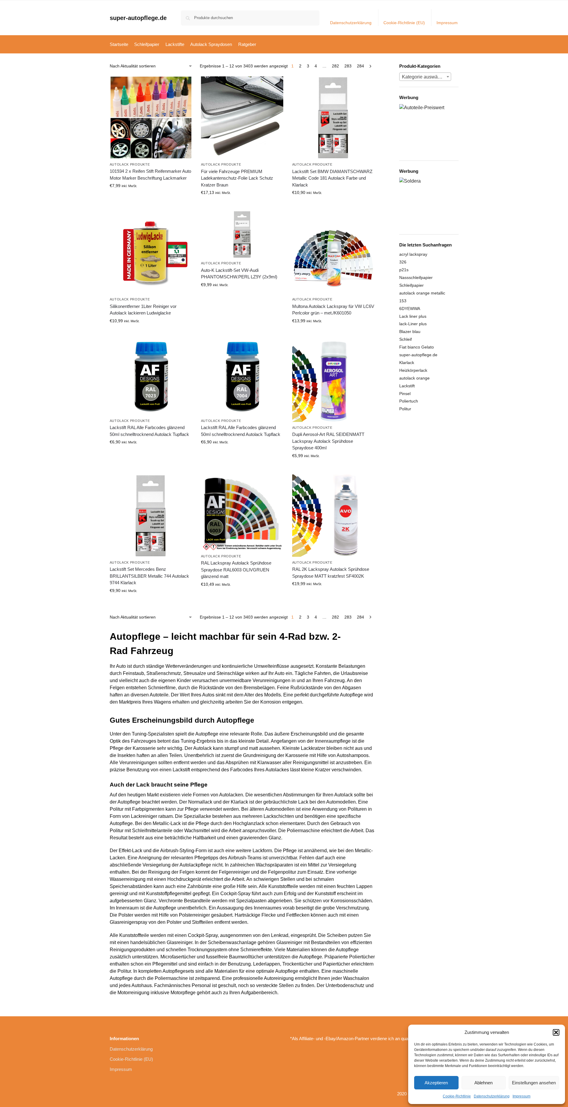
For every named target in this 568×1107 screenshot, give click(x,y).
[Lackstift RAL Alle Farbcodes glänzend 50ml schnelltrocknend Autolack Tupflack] (151, 377)
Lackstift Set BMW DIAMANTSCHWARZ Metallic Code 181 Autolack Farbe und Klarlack (332, 178)
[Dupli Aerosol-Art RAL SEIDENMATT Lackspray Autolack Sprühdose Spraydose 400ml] (333, 381)
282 (335, 66)
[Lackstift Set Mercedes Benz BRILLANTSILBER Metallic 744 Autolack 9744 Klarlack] (151, 515)
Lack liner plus (412, 316)
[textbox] (425, 77)
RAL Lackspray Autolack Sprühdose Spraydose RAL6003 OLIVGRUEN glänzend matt (236, 569)
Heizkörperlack (413, 370)
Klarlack (406, 362)
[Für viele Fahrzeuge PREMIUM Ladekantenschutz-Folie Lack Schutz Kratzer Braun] (242, 117)
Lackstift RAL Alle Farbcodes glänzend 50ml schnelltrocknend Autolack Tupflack (149, 431)
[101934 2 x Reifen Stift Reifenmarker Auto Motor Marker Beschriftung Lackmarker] (151, 117)
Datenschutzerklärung (492, 1096)
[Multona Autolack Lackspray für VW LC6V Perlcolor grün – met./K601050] (333, 252)
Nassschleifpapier (416, 277)
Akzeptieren (436, 1082)
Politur (405, 408)
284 (360, 66)
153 (402, 300)
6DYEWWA (409, 308)
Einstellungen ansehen (534, 1082)
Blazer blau (409, 331)
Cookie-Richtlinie (457, 1096)
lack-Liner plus (413, 323)
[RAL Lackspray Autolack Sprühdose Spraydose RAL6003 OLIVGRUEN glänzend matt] (242, 512)
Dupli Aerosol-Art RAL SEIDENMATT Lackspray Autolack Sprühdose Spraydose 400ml (328, 441)
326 (402, 262)
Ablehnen (483, 1082)
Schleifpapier (411, 285)
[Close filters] (376, 66)
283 (348, 66)
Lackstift (407, 385)
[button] (556, 1032)
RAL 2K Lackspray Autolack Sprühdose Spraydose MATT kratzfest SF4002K (330, 573)
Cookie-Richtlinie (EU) (404, 22)
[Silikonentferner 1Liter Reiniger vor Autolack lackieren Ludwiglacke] (151, 252)
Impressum (521, 1096)
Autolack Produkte (130, 164)
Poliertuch (408, 401)
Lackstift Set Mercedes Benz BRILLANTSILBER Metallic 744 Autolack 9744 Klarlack (149, 576)
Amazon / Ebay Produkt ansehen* (151, 198)
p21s (403, 269)
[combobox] (425, 77)
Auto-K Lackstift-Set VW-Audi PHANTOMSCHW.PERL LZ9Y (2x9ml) (239, 274)
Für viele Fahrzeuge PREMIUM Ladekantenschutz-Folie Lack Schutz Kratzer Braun (237, 178)
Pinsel (405, 393)
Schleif (405, 339)
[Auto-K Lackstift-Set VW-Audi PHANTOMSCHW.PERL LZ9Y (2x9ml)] (242, 234)
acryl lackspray (413, 254)
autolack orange (414, 378)
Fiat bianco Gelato (416, 347)
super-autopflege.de (138, 18)
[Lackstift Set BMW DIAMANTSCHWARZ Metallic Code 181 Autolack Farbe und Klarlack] (333, 117)
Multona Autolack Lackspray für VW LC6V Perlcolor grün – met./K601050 (333, 310)
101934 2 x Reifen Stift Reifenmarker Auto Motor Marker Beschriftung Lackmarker (150, 175)
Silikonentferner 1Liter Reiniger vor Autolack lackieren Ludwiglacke (143, 310)
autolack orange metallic (422, 293)
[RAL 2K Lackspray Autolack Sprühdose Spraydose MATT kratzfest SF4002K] (333, 515)
